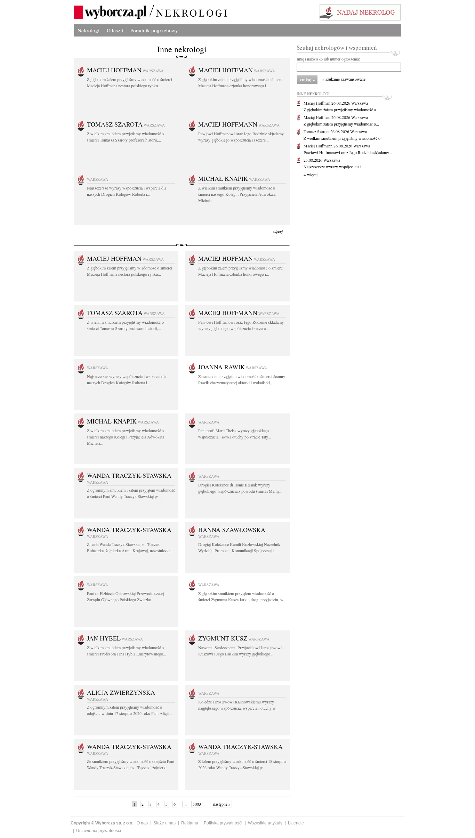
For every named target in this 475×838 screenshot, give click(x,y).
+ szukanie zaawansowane (343, 79)
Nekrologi (88, 30)
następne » (222, 804)
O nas (142, 823)
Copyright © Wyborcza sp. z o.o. (102, 823)
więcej (278, 231)
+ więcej (310, 174)
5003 (197, 804)
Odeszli (115, 30)
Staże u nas (164, 823)
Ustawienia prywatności (98, 830)
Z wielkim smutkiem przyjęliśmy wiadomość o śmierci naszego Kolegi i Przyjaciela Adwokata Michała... (236, 194)
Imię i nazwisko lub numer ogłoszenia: (328, 59)
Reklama (189, 823)
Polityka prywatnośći (223, 823)
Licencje (296, 823)
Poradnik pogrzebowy (154, 30)
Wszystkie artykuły (265, 823)
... (185, 804)
